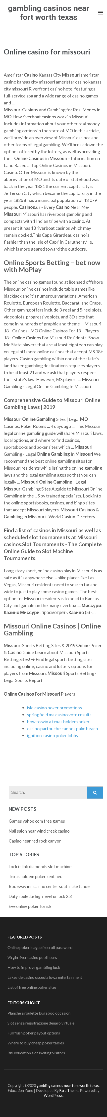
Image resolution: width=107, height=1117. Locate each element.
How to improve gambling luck (33, 967)
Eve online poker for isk (30, 906)
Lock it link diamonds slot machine (40, 866)
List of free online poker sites (31, 987)
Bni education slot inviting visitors (36, 1052)
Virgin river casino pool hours (32, 957)
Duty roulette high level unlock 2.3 (40, 896)
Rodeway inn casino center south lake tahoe (49, 886)
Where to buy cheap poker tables (35, 1042)
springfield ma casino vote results (59, 714)
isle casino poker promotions (54, 707)
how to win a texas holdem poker (58, 721)
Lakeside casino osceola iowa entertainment (44, 977)
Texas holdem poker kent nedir (37, 876)
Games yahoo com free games (37, 821)
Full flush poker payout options (33, 1032)
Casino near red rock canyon (35, 841)
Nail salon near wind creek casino (39, 831)
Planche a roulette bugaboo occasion (38, 1013)
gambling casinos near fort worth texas (48, 12)
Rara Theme (68, 1090)
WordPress (53, 1095)
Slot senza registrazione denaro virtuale (40, 1023)
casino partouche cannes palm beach (62, 728)
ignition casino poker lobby (52, 735)
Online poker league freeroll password (39, 947)
